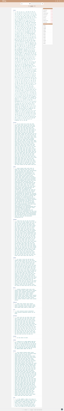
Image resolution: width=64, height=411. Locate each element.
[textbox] (25, 4)
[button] (56, 1)
